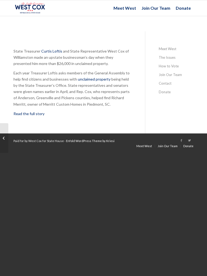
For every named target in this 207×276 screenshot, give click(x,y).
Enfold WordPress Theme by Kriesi (90, 141)
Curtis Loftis (51, 51)
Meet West (167, 49)
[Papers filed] (4, 138)
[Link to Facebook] (181, 140)
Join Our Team (170, 75)
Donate (165, 92)
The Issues (167, 57)
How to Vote (169, 66)
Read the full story (28, 113)
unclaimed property (94, 79)
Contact (165, 83)
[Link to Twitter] (189, 140)
